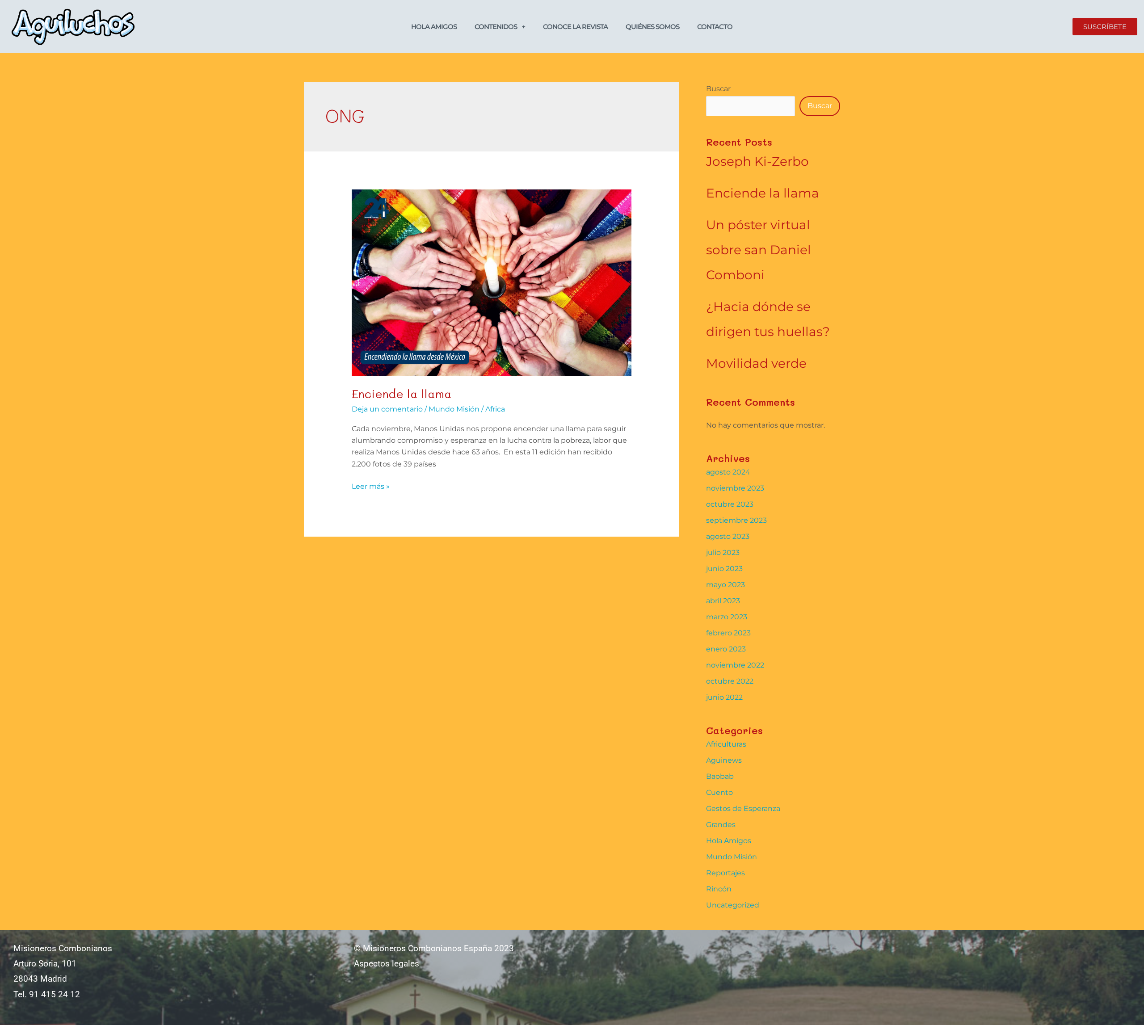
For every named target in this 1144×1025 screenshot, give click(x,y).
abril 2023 (723, 601)
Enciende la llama (402, 393)
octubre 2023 (729, 504)
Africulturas (726, 744)
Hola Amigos (434, 26)
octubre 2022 (729, 681)
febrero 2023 (728, 633)
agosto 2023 (727, 536)
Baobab (720, 776)
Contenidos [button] (496, 26)
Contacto (714, 26)
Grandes (721, 824)
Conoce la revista (575, 26)
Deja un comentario (387, 409)
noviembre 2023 (735, 488)
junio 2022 (724, 697)
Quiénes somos (652, 26)
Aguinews (724, 760)
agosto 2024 (728, 472)
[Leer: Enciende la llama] (492, 282)
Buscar (718, 88)
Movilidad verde (756, 363)
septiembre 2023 (736, 520)
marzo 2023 (726, 617)
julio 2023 (723, 552)
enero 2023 (726, 649)
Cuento (719, 792)
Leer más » (371, 486)
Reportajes (725, 873)
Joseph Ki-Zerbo (757, 161)
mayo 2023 (725, 584)
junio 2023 (724, 568)
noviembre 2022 (735, 665)
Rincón (719, 889)
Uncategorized (732, 905)
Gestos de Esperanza (743, 808)
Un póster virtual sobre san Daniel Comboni (758, 249)
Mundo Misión (454, 409)
